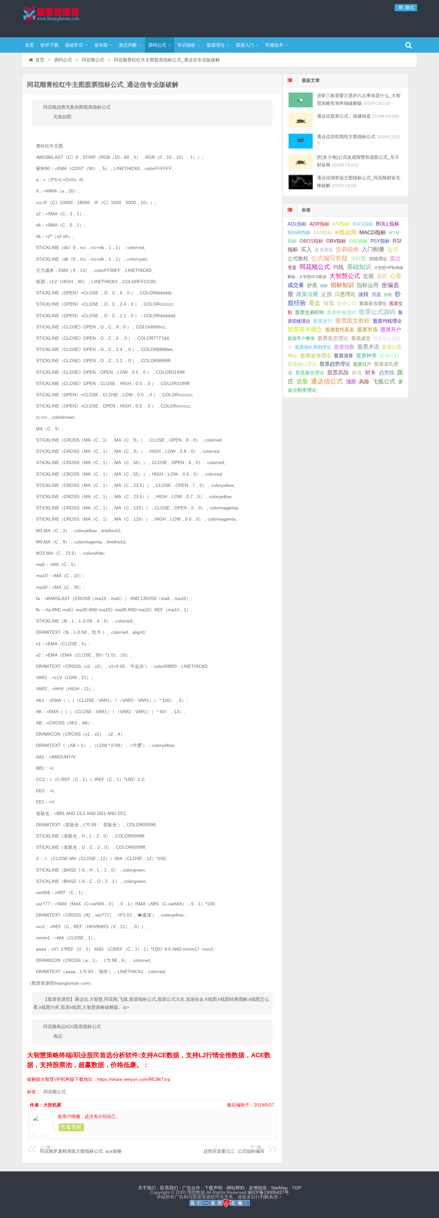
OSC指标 (358, 241)
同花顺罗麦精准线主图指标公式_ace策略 (81, 1149)
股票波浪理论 (315, 355)
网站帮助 (236, 1187)
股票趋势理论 (334, 364)
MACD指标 (372, 232)
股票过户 (362, 364)
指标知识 (342, 285)
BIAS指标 (363, 224)
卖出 (395, 258)
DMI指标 (323, 232)
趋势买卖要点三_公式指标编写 (233, 1149)
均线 (338, 267)
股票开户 (391, 329)
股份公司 (346, 303)
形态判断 (128, 45)
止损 (326, 294)
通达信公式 (327, 381)
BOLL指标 (387, 224)
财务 (370, 372)
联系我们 (169, 1187)
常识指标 (186, 45)
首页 (29, 45)
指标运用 (368, 285)
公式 (393, 249)
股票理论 (216, 45)
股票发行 (322, 321)
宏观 (368, 276)
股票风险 (338, 373)
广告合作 (191, 1187)
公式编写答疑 (329, 258)
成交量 (296, 285)
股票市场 (367, 329)
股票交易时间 (309, 312)
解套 (357, 372)
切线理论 (378, 258)
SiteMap (279, 1187)
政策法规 (307, 294)
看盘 (314, 303)
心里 (395, 276)
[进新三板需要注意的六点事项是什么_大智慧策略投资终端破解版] (301, 100)
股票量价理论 (309, 372)
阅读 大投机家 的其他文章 (71, 1127)
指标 (324, 285)
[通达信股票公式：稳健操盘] (301, 120)
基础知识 (359, 267)
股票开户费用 (301, 338)
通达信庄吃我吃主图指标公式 (346, 136)
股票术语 (368, 347)
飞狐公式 (383, 381)
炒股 (388, 294)
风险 (364, 381)
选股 (302, 381)
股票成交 (361, 338)
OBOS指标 (311, 241)
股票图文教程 (352, 321)
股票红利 (389, 355)
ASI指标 (341, 224)
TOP (296, 1187)
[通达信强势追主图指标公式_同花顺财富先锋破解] (301, 182)
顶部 (351, 381)
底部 (382, 276)
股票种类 (366, 355)
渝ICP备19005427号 (268, 1192)
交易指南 (347, 249)
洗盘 (376, 294)
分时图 (358, 258)
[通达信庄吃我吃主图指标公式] (301, 141)
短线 (328, 303)
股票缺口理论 (302, 364)
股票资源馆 (63, 17)
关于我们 (147, 1187)
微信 (409, 7)
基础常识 (74, 45)
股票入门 (245, 45)
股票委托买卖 (339, 329)
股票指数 (344, 347)
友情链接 (258, 1187)
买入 (306, 249)
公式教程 (298, 258)
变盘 (292, 267)
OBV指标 (336, 241)
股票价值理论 (341, 312)
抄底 (312, 285)
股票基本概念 (305, 329)
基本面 (101, 45)
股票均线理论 (387, 321)
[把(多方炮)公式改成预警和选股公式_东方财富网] (301, 161)
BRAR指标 (299, 232)
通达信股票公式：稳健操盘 (344, 116)
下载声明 (213, 1187)
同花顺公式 (93, 59)
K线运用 (345, 232)
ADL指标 (297, 224)
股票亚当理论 (372, 303)
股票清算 (343, 355)
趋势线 (386, 372)
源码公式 (157, 45)
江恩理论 (345, 294)
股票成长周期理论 (313, 347)
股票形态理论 (333, 338)
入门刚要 (373, 249)
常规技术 (274, 45)
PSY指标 (380, 241)
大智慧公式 (344, 276)
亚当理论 (324, 249)
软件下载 (49, 45)
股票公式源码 (377, 312)
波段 (363, 294)
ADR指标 (319, 224)
